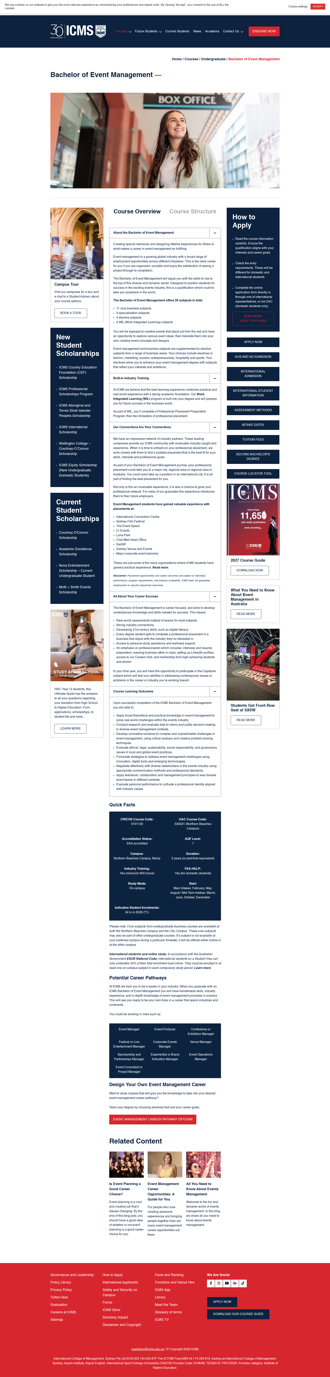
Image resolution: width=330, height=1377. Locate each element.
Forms (107, 1302)
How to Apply (113, 1275)
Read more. (160, 567)
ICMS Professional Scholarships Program (76, 391)
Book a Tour (70, 313)
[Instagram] (219, 1283)
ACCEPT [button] (318, 6)
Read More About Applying (253, 319)
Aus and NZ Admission (253, 357)
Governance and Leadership (72, 1275)
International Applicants (120, 1282)
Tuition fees (59, 1297)
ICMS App (162, 1290)
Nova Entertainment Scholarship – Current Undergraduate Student (77, 571)
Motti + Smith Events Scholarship (75, 590)
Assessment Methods (253, 410)
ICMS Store (111, 1310)
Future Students (146, 31)
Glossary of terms (168, 1312)
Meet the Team (166, 1305)
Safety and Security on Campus (120, 1292)
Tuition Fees (253, 439)
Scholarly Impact (115, 1317)
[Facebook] (211, 1283)
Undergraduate (213, 59)
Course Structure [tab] (192, 212)
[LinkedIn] (235, 1283)
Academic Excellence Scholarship (75, 551)
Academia (212, 31)
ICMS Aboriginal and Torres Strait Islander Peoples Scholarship (75, 411)
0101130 (137, 824)
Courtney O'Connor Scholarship (73, 535)
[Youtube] (227, 1283)
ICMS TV (162, 1320)
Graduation (58, 1305)
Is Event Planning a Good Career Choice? (125, 1189)
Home (177, 59)
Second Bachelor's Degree (253, 457)
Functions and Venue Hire (174, 1282)
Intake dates (253, 425)
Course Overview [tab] (137, 212)
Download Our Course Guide (238, 1314)
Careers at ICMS (63, 1312)
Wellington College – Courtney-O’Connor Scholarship (75, 449)
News (197, 31)
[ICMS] (78, 31)
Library (160, 1297)
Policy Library (60, 1282)
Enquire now (264, 31)
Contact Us (231, 31)
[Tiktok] (243, 1283)
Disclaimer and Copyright (122, 1325)
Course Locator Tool (253, 473)
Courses (121, 31)
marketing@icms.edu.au (147, 1349)
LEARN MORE (70, 728)
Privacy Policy (61, 1290)
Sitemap (56, 1320)
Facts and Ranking (169, 1275)
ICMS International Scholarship (73, 429)
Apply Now (253, 342)
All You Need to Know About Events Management (202, 1189)
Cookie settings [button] (298, 6)
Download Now (250, 570)
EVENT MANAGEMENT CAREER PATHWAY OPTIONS (152, 1119)
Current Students (177, 31)
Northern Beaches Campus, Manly (137, 858)
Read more (246, 614)
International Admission (253, 374)
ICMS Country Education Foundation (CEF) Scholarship (78, 373)
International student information (253, 393)
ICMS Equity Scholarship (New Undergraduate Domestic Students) (78, 470)
